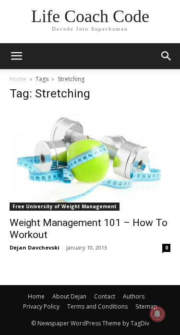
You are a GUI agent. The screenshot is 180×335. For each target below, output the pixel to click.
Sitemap (146, 306)
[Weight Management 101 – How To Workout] (90, 160)
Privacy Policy (41, 306)
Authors (133, 296)
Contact (104, 296)
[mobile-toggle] (16, 56)
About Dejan (69, 296)
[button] (166, 56)
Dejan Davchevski (35, 247)
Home (18, 79)
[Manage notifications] (157, 314)
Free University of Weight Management (64, 206)
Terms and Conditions (97, 306)
